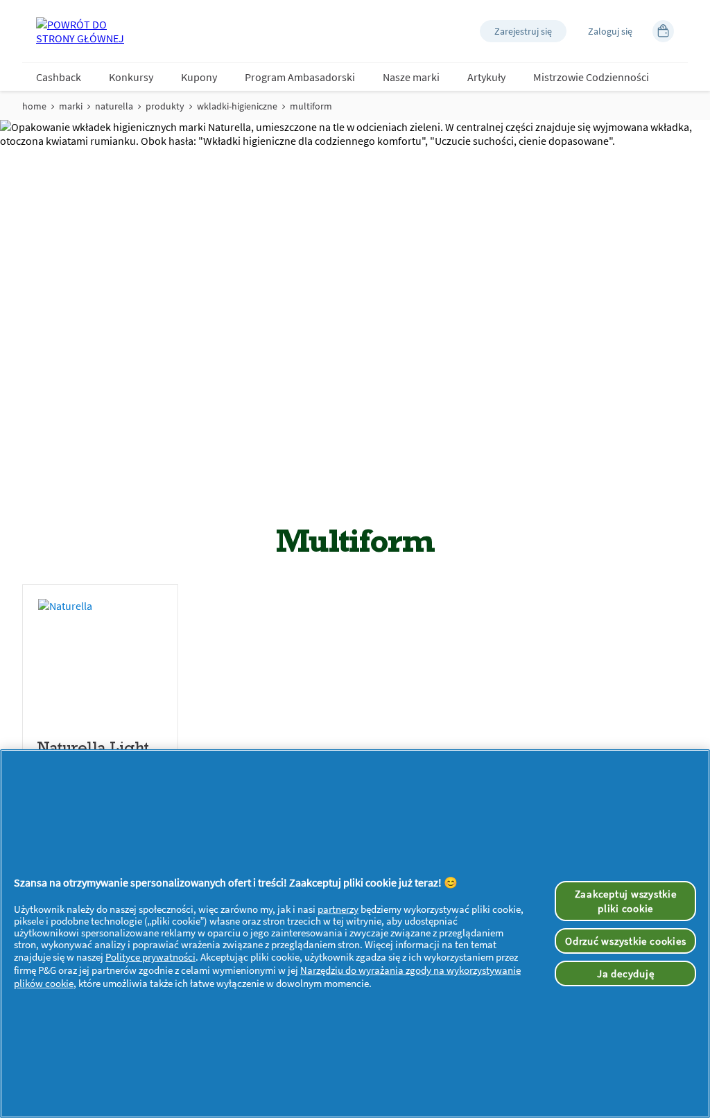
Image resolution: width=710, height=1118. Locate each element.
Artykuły (486, 77)
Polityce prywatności (150, 956)
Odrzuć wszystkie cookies (625, 940)
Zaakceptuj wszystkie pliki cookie (626, 901)
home (34, 106)
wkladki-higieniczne (237, 106)
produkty (165, 106)
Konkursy (131, 77)
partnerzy (338, 909)
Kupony (199, 77)
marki (71, 106)
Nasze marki (411, 77)
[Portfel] (663, 31)
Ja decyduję (625, 973)
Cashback (58, 77)
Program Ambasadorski (300, 77)
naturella (114, 106)
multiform (311, 106)
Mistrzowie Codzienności (591, 77)
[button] (523, 31)
